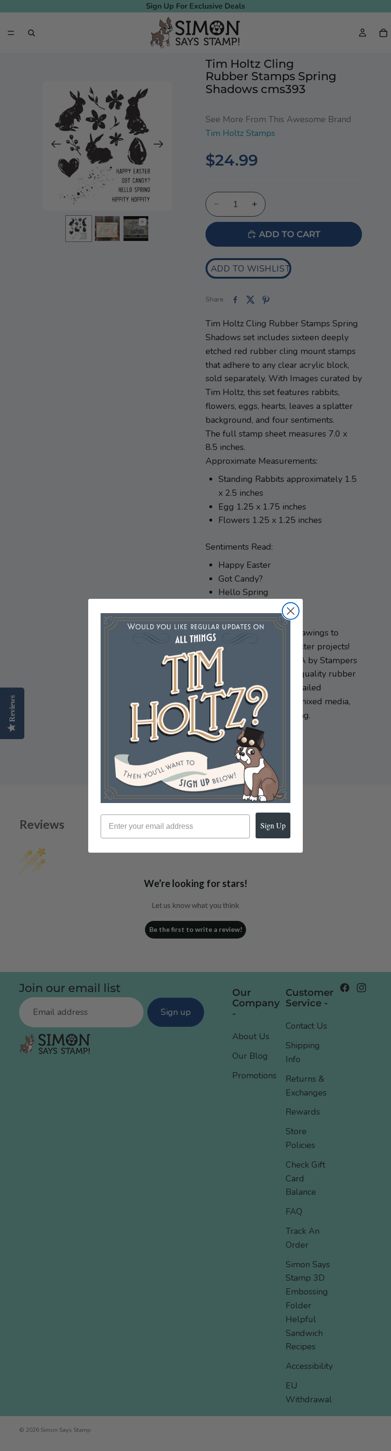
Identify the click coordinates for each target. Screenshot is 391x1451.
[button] (195, 708)
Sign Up (273, 825)
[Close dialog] (290, 611)
